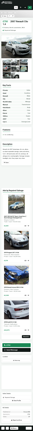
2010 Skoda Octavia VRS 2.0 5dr (14, 287)
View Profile (17, 400)
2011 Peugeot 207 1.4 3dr (11, 252)
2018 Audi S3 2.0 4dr (10, 322)
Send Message (12, 350)
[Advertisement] (16, 178)
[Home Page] (3, 428)
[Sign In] (25, 7)
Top (28, 428)
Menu (14, 428)
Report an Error (17, 420)
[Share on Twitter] (12, 16)
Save (4, 16)
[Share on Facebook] (9, 16)
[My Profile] (7, 428)
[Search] (16, 7)
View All (25, 336)
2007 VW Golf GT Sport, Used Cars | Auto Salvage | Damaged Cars (15, 217)
